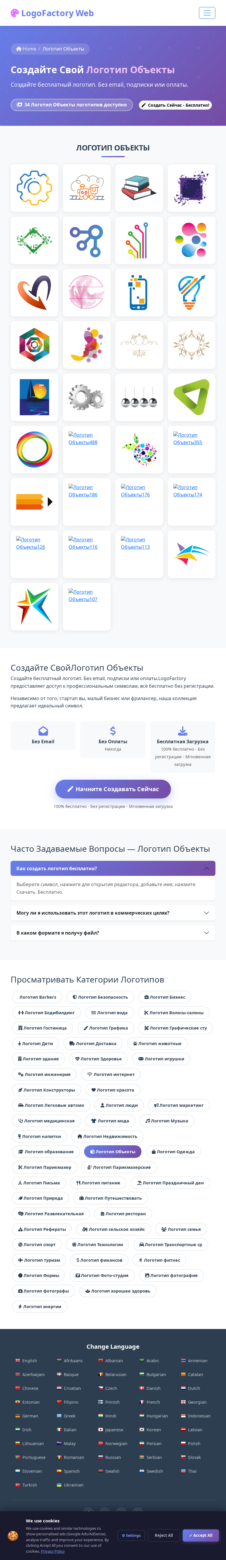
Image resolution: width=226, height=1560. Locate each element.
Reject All (164, 1535)
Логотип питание (101, 1183)
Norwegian (116, 1443)
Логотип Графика (108, 1028)
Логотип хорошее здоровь (120, 1291)
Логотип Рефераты (45, 1229)
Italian (70, 1429)
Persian (154, 1443)
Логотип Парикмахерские (122, 1167)
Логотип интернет (114, 1074)
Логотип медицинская (49, 1121)
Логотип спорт (40, 1244)
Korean (154, 1429)
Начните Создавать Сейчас (117, 789)
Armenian (197, 1360)
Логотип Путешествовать (113, 1198)
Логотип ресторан (126, 1213)
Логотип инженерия (48, 1074)
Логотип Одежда (176, 1151)
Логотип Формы (41, 1275)
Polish (194, 1443)
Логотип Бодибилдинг (50, 1012)
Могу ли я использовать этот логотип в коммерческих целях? (93, 913)
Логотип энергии (42, 1306)
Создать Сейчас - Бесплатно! (178, 105)
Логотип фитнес (162, 1260)
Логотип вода (112, 1012)
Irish (26, 1429)
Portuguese (34, 1457)
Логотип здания (41, 1059)
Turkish (29, 1485)
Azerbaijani (33, 1374)
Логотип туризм (42, 1260)
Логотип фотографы (46, 1291)
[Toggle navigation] (207, 13)
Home (29, 49)
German (30, 1416)
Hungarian (157, 1416)
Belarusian (116, 1374)
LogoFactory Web (56, 13)
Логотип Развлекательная (54, 1213)
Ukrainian (74, 1485)
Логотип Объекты (115, 1151)
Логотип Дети (37, 1043)
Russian (113, 1457)
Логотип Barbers (37, 997)
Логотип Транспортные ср (173, 1244)
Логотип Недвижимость (110, 1136)
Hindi (110, 1416)
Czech (111, 1388)
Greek (70, 1416)
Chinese (30, 1388)
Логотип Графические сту (178, 1028)
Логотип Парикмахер (47, 1167)
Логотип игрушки (164, 1059)
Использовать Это (34, 204)
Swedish (155, 1471)
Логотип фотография (174, 1275)
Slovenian (32, 1471)
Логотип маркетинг (181, 1105)
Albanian (114, 1360)
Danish (154, 1388)
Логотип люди (122, 1105)
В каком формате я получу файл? (57, 933)
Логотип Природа (43, 1198)
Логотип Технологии (100, 1244)
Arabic (153, 1360)
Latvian (195, 1429)
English (29, 1360)
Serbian (154, 1457)
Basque (71, 1374)
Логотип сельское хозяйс (117, 1229)
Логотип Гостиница (45, 1028)
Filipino (71, 1402)
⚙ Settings (131, 1535)
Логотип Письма (41, 1183)
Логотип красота (115, 1090)
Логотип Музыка (169, 1121)
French (153, 1402)
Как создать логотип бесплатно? (56, 868)
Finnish (112, 1402)
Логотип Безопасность (103, 997)
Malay (70, 1443)
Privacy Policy (53, 1551)
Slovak (194, 1457)
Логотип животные (160, 1043)
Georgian (197, 1402)
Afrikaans (73, 1360)
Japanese (114, 1429)
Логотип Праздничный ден (173, 1183)
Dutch (194, 1388)
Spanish (72, 1471)
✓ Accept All (200, 1535)
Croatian (72, 1388)
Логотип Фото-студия (105, 1275)
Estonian (31, 1402)
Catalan (195, 1374)
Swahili (112, 1471)
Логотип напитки (41, 1136)
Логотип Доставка (96, 1043)
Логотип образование (49, 1151)
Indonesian (199, 1416)
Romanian (74, 1457)
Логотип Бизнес (167, 997)
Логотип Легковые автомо (54, 1105)
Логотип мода (113, 1121)
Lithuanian (33, 1443)
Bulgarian (156, 1374)
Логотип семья (184, 1229)
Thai (192, 1471)
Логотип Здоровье (101, 1059)
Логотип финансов (101, 1260)
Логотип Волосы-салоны (176, 1012)
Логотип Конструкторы (49, 1090)
